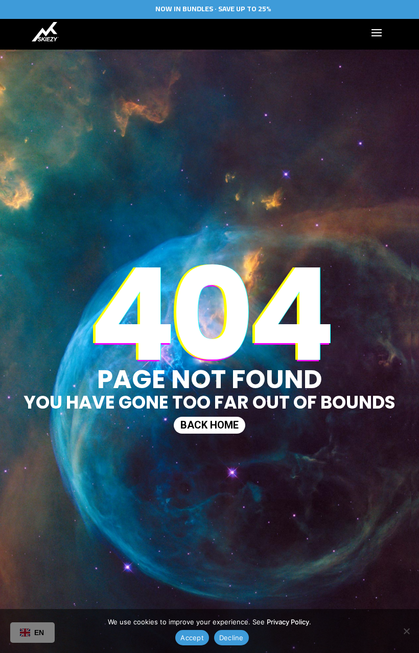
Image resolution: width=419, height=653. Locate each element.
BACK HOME (209, 424)
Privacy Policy (288, 622)
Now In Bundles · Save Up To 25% (213, 8)
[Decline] (406, 631)
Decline (231, 638)
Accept (192, 638)
